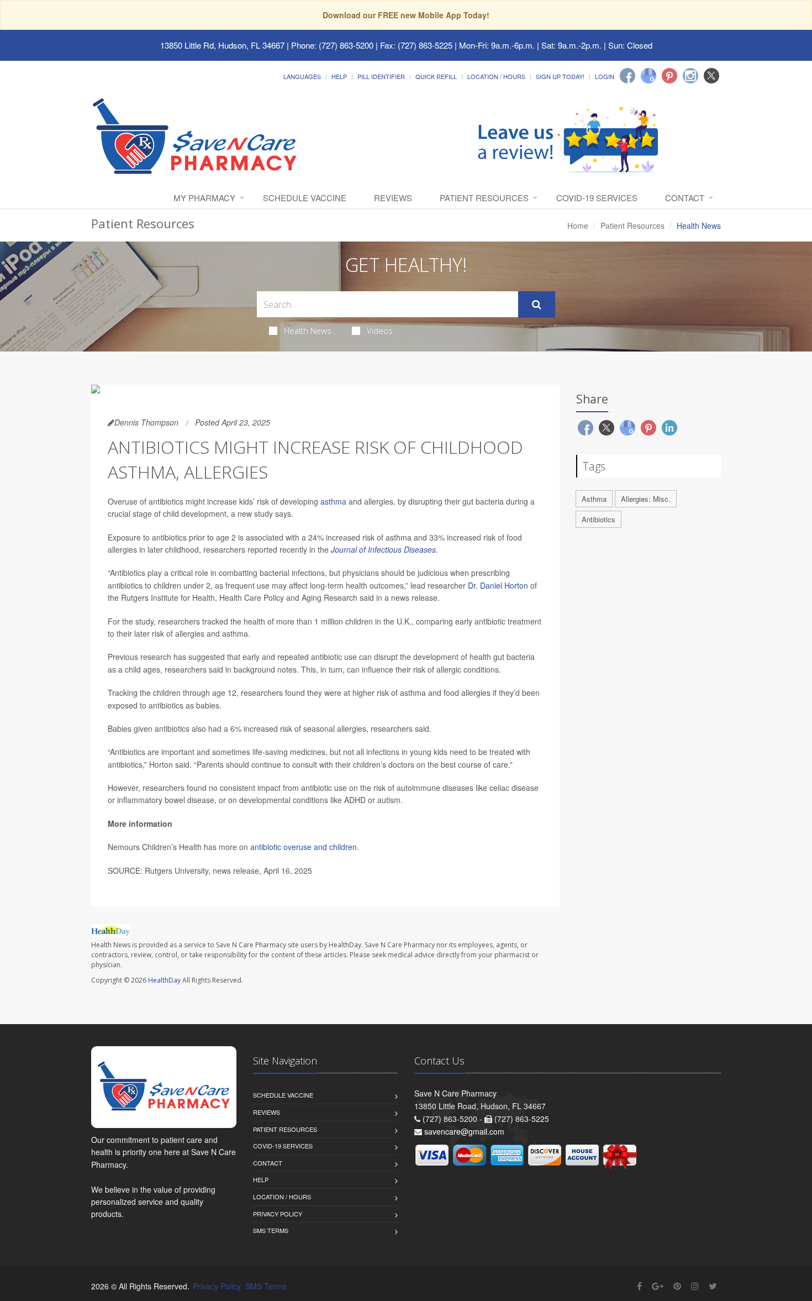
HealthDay (164, 980)
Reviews (393, 197)
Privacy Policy (277, 1213)
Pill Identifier (381, 76)
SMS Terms (270, 1230)
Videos (380, 330)
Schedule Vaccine (304, 197)
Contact (684, 197)
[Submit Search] (536, 304)
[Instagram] (690, 75)
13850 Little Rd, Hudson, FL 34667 (222, 45)
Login (604, 76)
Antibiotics (598, 519)
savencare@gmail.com (464, 1131)
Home (577, 225)
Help (339, 76)
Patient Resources (484, 197)
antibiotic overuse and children (303, 846)
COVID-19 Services (596, 197)
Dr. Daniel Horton (498, 585)
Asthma (594, 499)
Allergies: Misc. (646, 499)
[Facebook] (627, 75)
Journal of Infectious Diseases (383, 549)
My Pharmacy (204, 197)
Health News (307, 330)
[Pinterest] (669, 75)
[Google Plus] (657, 1285)
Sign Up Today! (560, 76)
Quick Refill (436, 76)
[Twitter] (711, 75)
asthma (333, 501)
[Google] (648, 75)
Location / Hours (496, 76)
